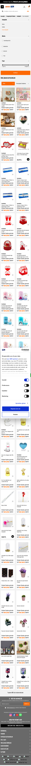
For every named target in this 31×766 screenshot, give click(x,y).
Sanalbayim (7, 40)
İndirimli (5, 51)
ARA (28, 11)
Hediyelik (19, 16)
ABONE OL (26, 703)
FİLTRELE (15, 73)
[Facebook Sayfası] (14, 715)
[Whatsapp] (20, 715)
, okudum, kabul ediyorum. (16, 707)
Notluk (3, 27)
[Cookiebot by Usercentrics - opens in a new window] (22, 350)
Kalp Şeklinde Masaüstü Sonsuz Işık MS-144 (22, 457)
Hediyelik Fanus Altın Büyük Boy (7, 556)
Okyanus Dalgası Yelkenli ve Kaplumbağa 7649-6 (7, 206)
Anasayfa (3, 16)
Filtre (4, 83)
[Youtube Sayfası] (17, 715)
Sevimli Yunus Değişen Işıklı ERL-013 (7, 432)
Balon (3, 24)
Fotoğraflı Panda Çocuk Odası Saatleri (7, 105)
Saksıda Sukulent (20, 606)
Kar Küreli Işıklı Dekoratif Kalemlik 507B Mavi (22, 331)
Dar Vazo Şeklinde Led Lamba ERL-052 (6, 481)
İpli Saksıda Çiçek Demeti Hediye (22, 581)
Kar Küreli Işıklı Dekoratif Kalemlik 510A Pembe (22, 306)
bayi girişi (6, 109)
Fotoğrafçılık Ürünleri (10, 16)
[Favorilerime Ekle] (12, 99)
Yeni (4, 55)
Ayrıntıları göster (21, 403)
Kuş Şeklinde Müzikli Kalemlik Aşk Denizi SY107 (22, 256)
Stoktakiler (5, 46)
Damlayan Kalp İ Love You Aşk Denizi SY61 (7, 281)
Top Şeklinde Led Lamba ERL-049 (23, 430)
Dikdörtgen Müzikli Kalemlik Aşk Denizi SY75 (23, 231)
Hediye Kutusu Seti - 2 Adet (7, 580)
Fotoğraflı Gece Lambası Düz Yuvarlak (23, 682)
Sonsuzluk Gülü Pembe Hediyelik (6, 531)
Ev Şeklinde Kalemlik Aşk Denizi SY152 (22, 281)
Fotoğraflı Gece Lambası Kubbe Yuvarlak (6, 682)
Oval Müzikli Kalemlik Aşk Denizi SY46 (6, 256)
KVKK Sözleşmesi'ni (11, 707)
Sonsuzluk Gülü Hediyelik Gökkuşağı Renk (22, 556)
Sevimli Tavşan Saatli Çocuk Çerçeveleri (23, 105)
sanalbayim (3, 102)
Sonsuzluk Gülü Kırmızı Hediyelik (22, 506)
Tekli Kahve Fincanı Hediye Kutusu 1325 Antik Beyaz (22, 154)
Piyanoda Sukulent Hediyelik (7, 631)
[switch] (26, 385)
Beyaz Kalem (4, 505)
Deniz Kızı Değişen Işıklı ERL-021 (7, 455)
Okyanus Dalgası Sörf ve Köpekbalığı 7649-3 (22, 206)
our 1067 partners (12, 359)
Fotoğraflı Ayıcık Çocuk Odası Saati (7, 130)
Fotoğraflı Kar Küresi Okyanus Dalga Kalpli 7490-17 (23, 130)
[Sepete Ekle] (28, 159)
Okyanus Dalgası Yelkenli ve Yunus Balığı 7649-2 (7, 180)
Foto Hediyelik (5, 29)
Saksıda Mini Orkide (21, 631)
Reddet (15, 414)
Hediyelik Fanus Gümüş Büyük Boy (22, 531)
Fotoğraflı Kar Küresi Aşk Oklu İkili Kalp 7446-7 (7, 155)
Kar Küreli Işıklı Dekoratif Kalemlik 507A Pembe (6, 306)
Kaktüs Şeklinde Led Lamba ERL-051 (23, 481)
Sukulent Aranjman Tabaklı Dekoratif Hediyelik (22, 657)
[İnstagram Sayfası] (10, 715)
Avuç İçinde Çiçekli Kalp (6, 656)
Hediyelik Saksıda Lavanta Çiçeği (7, 606)
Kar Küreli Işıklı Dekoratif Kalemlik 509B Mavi (6, 331)
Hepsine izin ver (15, 408)
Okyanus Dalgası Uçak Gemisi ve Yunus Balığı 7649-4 (23, 180)
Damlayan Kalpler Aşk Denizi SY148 (7, 231)
